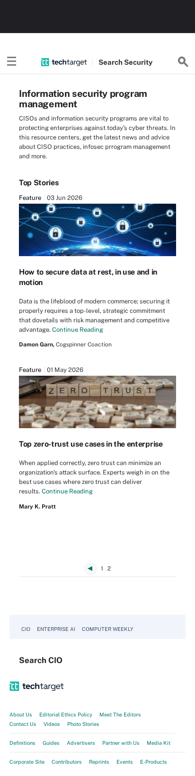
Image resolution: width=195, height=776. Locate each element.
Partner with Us (121, 743)
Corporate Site (26, 762)
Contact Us (22, 724)
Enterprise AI (56, 629)
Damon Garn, (36, 344)
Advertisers (81, 743)
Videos (52, 724)
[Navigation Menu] (12, 62)
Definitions (22, 743)
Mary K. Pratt (37, 506)
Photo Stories (83, 724)
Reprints (99, 762)
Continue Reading (77, 329)
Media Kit (158, 743)
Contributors (67, 762)
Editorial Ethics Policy (65, 714)
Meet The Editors (120, 714)
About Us (20, 714)
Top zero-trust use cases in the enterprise (91, 444)
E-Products (153, 762)
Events (124, 762)
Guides (51, 743)
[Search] (183, 62)
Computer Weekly (107, 629)
